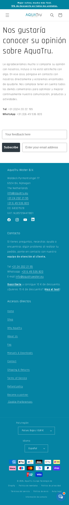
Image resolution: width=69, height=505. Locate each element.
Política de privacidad (51, 485)
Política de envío (40, 491)
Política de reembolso (28, 485)
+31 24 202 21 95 (18, 198)
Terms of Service (17, 378)
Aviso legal (57, 491)
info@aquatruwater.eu (30, 276)
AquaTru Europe (32, 481)
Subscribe (11, 147)
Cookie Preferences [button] (19, 402)
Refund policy (15, 386)
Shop (10, 319)
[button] (7, 15)
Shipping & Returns (18, 369)
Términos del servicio (20, 491)
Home (10, 311)
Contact (11, 361)
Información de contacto (36, 497)
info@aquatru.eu (17, 193)
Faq (9, 344)
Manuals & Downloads (20, 353)
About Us (12, 336)
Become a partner (17, 394)
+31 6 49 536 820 (18, 203)
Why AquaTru (14, 328)
